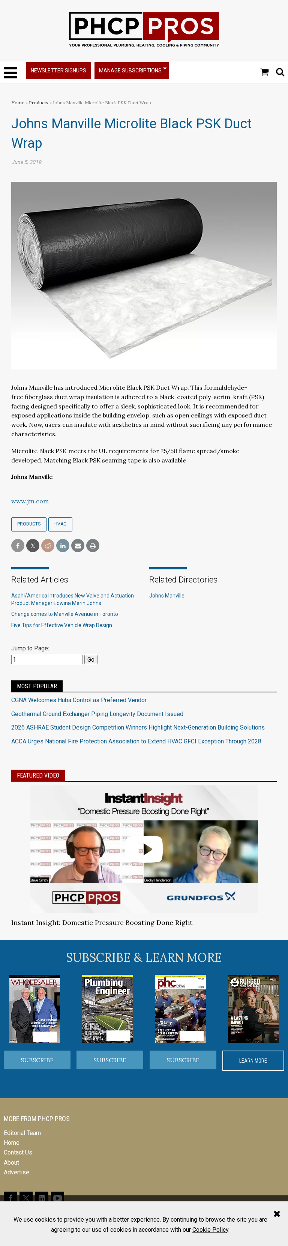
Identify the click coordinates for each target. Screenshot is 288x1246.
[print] (92, 545)
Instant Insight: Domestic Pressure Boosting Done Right (101, 922)
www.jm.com (30, 501)
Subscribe (37, 1060)
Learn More (253, 1061)
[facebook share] (17, 545)
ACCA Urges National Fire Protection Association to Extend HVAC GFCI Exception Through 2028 (136, 741)
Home (17, 102)
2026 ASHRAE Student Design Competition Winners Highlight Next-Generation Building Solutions (138, 727)
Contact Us (18, 1152)
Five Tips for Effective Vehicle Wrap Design (61, 625)
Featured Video (38, 775)
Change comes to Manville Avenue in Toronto (64, 614)
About (11, 1162)
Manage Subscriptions (130, 71)
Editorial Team (22, 1132)
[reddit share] (47, 545)
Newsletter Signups (58, 71)
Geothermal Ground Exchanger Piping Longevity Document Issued (97, 714)
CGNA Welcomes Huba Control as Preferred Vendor (79, 700)
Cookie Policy (210, 1229)
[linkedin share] (62, 545)
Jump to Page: (30, 648)
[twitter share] (32, 545)
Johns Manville (166, 596)
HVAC (60, 524)
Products (38, 102)
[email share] (77, 545)
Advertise (16, 1172)
